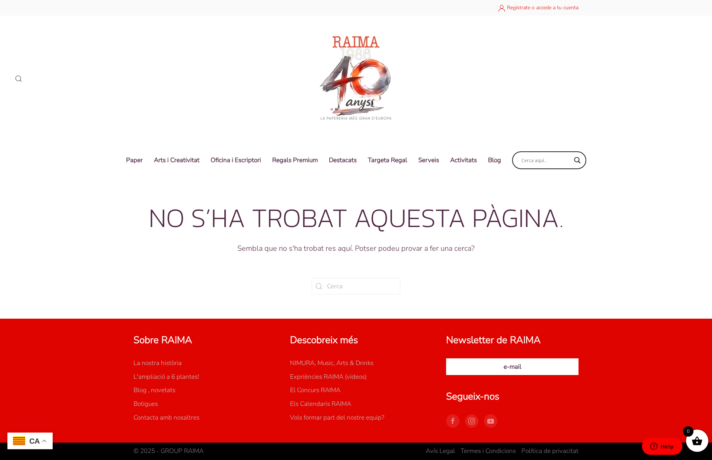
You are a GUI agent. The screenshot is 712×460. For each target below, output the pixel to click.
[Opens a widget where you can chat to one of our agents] (662, 447)
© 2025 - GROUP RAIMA (169, 451)
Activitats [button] (463, 160)
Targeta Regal (387, 160)
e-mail (512, 366)
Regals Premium (295, 160)
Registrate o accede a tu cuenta (541, 7)
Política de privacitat (549, 451)
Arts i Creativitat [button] (177, 160)
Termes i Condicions (488, 451)
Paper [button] (134, 160)
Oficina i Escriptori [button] (236, 160)
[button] (18, 78)
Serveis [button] (428, 160)
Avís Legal (440, 451)
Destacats (343, 160)
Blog (494, 160)
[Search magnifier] (577, 160)
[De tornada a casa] (356, 78)
